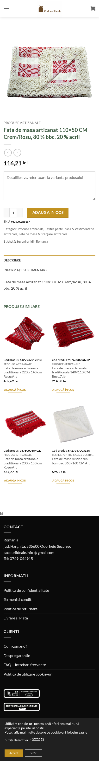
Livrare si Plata (16, 618)
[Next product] (8, 152)
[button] (6, 8)
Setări (33, 753)
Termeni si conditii (18, 599)
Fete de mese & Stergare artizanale (43, 234)
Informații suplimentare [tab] (25, 270)
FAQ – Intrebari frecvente (25, 664)
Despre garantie (17, 655)
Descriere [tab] (12, 260)
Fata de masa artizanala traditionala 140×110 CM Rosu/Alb (71, 372)
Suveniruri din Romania (32, 241)
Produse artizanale (22, 123)
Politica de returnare (20, 608)
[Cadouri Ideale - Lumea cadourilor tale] (49, 9)
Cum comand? (15, 646)
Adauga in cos (48, 212)
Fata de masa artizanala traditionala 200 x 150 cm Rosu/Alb (23, 463)
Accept (13, 753)
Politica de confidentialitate (26, 590)
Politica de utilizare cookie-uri (28, 674)
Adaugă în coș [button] (15, 389)
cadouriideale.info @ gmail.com (29, 552)
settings (38, 739)
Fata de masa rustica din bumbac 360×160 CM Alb (71, 461)
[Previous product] (17, 152)
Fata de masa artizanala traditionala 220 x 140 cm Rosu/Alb (23, 372)
